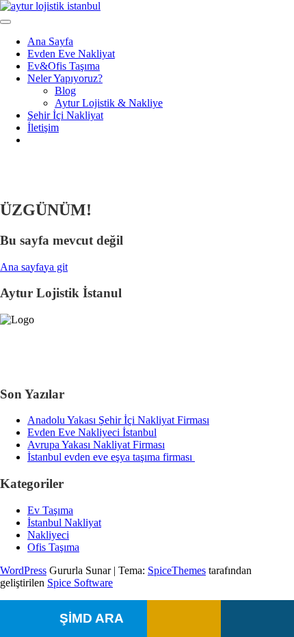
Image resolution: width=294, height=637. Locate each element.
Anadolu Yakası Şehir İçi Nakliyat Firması (118, 420)
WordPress (23, 570)
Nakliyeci (48, 535)
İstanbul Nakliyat (64, 522)
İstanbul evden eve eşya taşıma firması (111, 457)
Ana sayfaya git (34, 267)
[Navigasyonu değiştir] (5, 22)
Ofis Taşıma (53, 547)
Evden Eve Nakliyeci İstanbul (92, 432)
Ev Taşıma (50, 510)
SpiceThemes (177, 570)
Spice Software (80, 582)
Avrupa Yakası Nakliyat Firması (96, 444)
